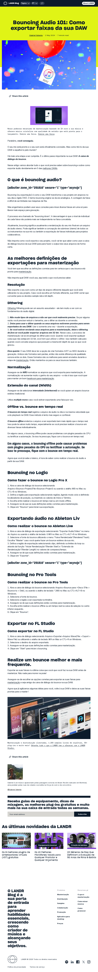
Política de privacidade (17, 967)
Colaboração (62, 908)
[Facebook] (77, 961)
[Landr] (12, 959)
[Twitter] (83, 962)
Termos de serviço (37, 967)
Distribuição (62, 899)
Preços (60, 923)
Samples (60, 903)
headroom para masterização (40, 378)
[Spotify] (66, 961)
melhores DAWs (50, 168)
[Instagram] (88, 961)
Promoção (61, 912)
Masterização (63, 894)
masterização (25, 271)
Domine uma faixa (46, 134)
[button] (34, 3)
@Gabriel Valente (14, 790)
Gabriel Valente (36, 35)
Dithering (12, 308)
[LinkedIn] (72, 962)
